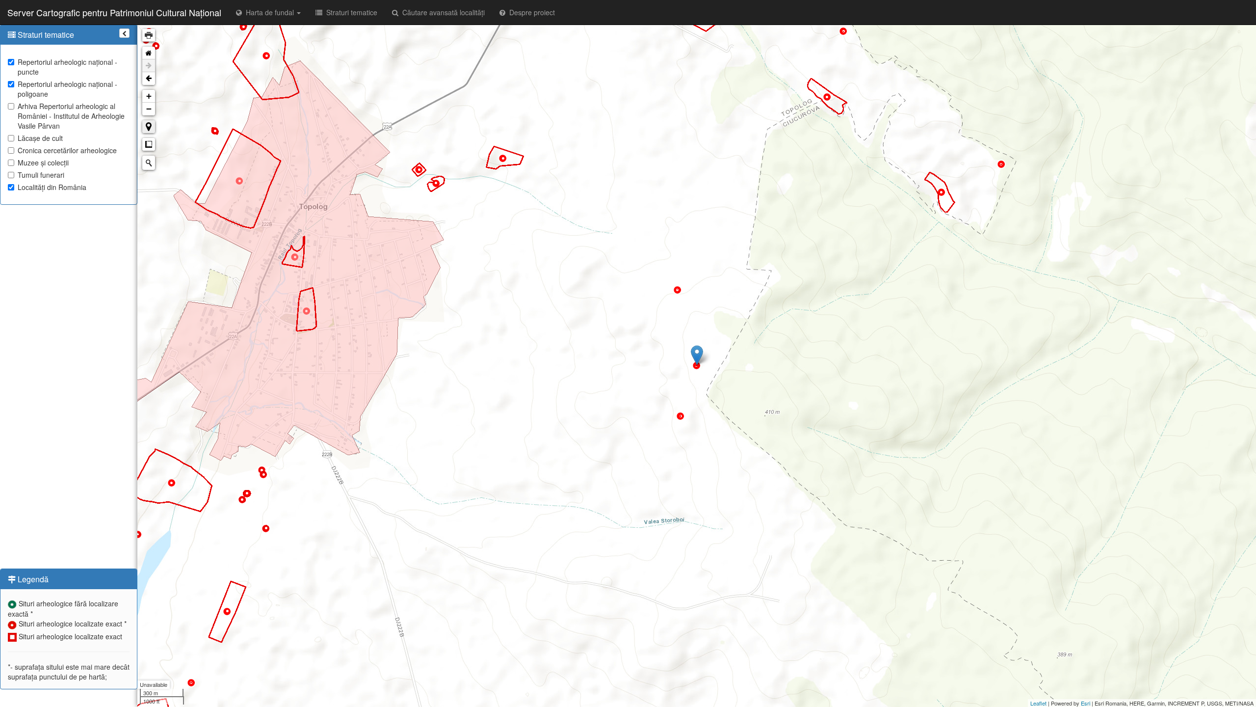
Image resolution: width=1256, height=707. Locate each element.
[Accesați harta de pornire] (148, 53)
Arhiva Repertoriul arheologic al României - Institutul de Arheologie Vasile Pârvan (71, 116)
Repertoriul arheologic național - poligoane (67, 89)
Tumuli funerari (41, 175)
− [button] (149, 109)
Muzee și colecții (43, 162)
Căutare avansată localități (441, 12)
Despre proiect (530, 12)
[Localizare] (148, 126)
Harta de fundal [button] (269, 12)
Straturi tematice (349, 12)
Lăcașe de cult (40, 138)
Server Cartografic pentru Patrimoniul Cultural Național (114, 12)
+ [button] (149, 96)
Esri (1085, 703)
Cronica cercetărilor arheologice (67, 150)
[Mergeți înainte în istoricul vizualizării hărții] (148, 65)
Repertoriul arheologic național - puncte (67, 67)
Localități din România (52, 187)
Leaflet (1038, 703)
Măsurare (148, 144)
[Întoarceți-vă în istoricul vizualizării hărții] (148, 78)
